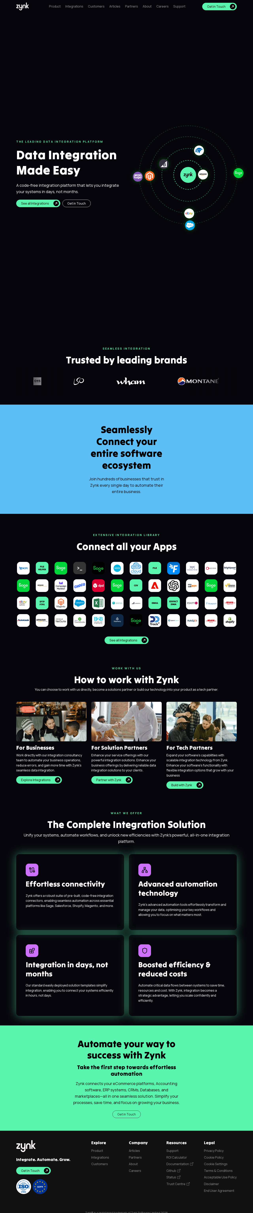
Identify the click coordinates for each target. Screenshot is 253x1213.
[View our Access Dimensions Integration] (211, 568)
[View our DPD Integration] (98, 585)
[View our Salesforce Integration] (79, 602)
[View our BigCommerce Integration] (136, 602)
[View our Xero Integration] (117, 568)
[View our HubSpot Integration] (192, 620)
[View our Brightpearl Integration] (230, 568)
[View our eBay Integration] (23, 602)
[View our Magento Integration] (61, 602)
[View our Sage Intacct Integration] (98, 568)
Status (171, 1177)
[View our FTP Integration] (42, 602)
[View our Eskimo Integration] (192, 602)
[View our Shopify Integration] (230, 620)
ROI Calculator (176, 1157)
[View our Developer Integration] (79, 567)
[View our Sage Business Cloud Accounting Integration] (117, 585)
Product (55, 6)
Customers (96, 6)
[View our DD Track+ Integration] (154, 620)
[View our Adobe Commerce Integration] (154, 585)
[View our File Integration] (154, 567)
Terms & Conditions (218, 1170)
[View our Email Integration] (154, 602)
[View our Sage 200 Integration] (136, 620)
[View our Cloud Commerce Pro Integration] (136, 568)
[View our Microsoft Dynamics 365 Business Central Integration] (117, 602)
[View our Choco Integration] (79, 585)
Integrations (74, 6)
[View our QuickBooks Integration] (79, 620)
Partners (131, 6)
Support (179, 6)
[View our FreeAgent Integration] (173, 568)
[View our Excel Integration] (98, 602)
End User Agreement (219, 1190)
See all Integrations (35, 203)
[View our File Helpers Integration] (42, 567)
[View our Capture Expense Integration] (173, 620)
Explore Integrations (36, 780)
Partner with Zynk (108, 780)
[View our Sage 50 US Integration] (61, 568)
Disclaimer (211, 1184)
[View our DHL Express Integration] (211, 620)
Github (171, 1170)
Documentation (178, 1164)
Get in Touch (216, 6)
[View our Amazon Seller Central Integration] (42, 620)
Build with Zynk (181, 785)
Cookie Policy (214, 1157)
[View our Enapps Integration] (192, 585)
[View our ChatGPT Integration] (173, 585)
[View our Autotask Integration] (23, 620)
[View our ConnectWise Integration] (192, 568)
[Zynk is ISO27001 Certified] (23, 1186)
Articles (114, 6)
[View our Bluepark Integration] (211, 602)
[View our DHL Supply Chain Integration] (230, 602)
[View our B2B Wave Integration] (98, 620)
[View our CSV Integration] (136, 585)
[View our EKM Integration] (23, 568)
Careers (162, 6)
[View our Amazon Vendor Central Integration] (42, 585)
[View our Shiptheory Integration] (117, 620)
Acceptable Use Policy (220, 1177)
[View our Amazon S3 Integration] (230, 585)
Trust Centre (176, 1184)
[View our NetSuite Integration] (61, 620)
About (147, 6)
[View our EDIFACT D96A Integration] (173, 602)
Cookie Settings (216, 1164)
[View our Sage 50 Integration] (211, 585)
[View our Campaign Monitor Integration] (61, 585)
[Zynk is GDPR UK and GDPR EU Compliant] (40, 1186)
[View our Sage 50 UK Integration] (23, 585)
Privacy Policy (214, 1151)
